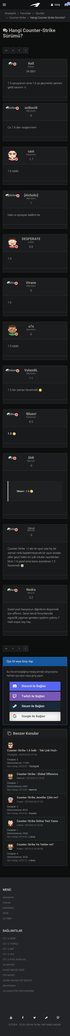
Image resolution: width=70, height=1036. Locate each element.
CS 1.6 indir (9, 938)
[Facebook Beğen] (22, 1017)
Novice (31, 593)
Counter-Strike (17, 17)
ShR (31, 458)
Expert (31, 66)
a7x (31, 326)
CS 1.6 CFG (8, 954)
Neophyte (31, 154)
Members (31, 111)
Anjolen (33, 813)
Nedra (31, 590)
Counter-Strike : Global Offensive (37, 774)
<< (6, 50)
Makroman (9, 985)
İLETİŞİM (7, 918)
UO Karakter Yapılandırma (18, 991)
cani (31, 151)
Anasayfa (10, 13)
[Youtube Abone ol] (11, 1017)
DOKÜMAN (8, 908)
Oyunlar (39, 13)
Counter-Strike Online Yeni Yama (37, 821)
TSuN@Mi (34, 766)
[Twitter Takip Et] (34, 1017)
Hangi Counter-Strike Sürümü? (29, 33)
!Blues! (31, 414)
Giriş (56, 4)
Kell (31, 63)
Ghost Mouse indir (13, 970)
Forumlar (25, 13)
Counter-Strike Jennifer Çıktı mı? (37, 797)
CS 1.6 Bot (8, 949)
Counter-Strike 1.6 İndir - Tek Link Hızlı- (32, 750)
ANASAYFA (8, 897)
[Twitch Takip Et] (58, 1017)
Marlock (33, 789)
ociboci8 (31, 108)
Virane (31, 283)
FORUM (6, 902)
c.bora (32, 837)
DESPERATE (31, 239)
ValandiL (31, 370)
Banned (31, 461)
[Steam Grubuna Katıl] (46, 1017)
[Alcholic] (31, 195)
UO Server (9, 964)
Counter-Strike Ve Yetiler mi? (35, 844)
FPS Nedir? (9, 975)
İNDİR (6, 913)
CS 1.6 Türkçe (10, 943)
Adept (31, 242)
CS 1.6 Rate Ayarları (14, 959)
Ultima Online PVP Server (17, 980)
